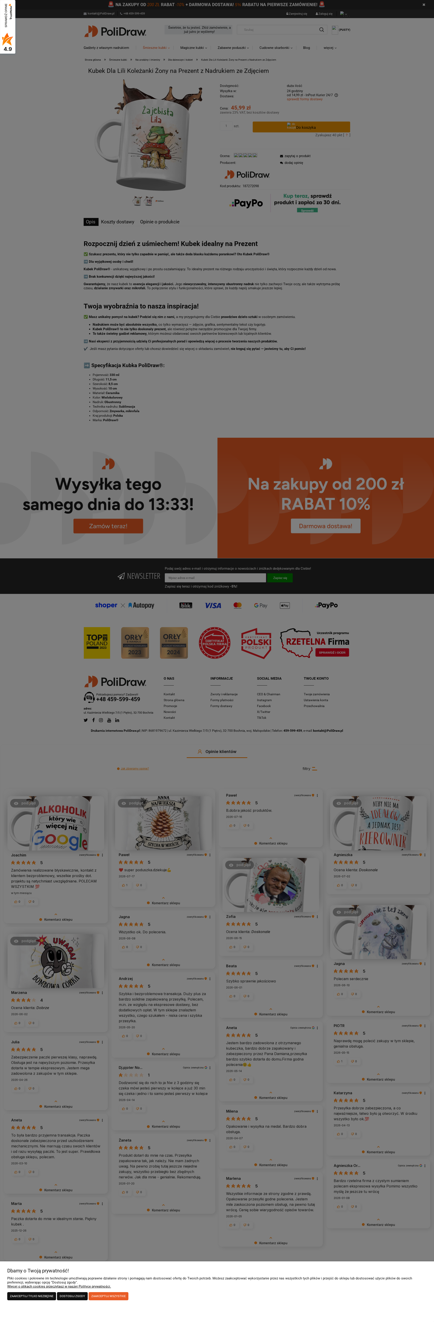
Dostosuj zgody (72, 1296)
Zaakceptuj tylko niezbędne (31, 1296)
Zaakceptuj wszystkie (108, 1296)
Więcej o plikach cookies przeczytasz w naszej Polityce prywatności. (59, 1286)
